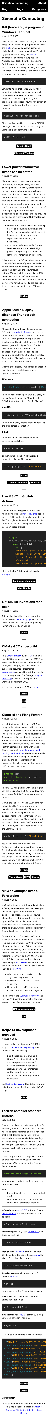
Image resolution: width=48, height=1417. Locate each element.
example (6, 574)
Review (24, 296)
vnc (24, 1016)
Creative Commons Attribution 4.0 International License (24, 1409)
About (42, 3)
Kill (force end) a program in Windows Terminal (23, 29)
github (24, 632)
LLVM (27, 877)
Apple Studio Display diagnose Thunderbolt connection (18, 314)
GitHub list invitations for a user (22, 604)
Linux (5, 431)
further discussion (15, 1084)
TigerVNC (16, 969)
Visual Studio (24, 588)
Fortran (24, 870)
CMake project (14, 655)
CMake (24, 693)
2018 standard (9, 1213)
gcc (24, 701)
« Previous (8, 1397)
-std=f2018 (21, 1210)
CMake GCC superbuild (19, 646)
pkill (8, 48)
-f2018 (22, 1314)
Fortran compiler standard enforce (21, 1113)
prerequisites (8, 672)
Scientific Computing (15, 3)
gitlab (24, 1097)
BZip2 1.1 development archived (19, 1032)
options (36, 1255)
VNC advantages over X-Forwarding (20, 893)
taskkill (32, 54)
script (36, 687)
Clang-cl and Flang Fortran (22, 715)
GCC (30, 655)
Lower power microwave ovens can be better (20, 169)
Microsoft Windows (24, 153)
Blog (5, 9)
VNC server (21, 962)
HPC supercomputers (24, 1009)
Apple (24, 475)
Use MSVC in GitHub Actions (17, 498)
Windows (7, 379)
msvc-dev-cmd (29, 513)
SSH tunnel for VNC (29, 995)
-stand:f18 (19, 1251)
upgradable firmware (22, 332)
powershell (34, 482)
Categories (39, 9)
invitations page (23, 619)
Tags (20, 9)
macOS (6, 407)
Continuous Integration (24, 581)
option (14, 1276)
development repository (22, 1047)
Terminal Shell (24, 146)
